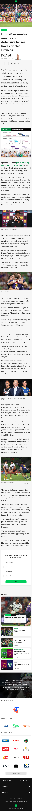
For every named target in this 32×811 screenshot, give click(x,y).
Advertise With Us (23, 801)
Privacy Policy (20, 798)
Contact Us (15, 801)
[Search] (30, 2)
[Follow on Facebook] (23, 780)
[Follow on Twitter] (26, 780)
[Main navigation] (2, 2)
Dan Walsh (6, 54)
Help (11, 801)
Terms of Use (12, 798)
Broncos (4, 30)
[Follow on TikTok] (20, 780)
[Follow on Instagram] (29, 780)
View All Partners (16, 773)
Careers (6, 801)
